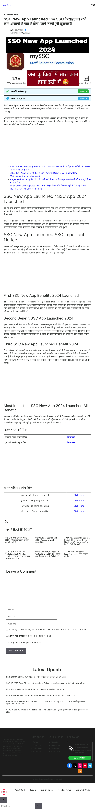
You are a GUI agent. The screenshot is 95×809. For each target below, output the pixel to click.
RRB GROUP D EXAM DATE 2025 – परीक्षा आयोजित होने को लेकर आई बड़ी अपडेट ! (17, 540)
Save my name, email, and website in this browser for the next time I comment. (48, 629)
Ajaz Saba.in (7, 5)
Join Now (83, 91)
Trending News (12, 14)
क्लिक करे (71, 437)
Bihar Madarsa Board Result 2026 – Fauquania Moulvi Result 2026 (46, 540)
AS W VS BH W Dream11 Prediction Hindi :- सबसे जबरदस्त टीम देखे (76, 554)
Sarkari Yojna (47, 790)
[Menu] (52, 5)
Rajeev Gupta (18, 30)
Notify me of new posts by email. (24, 642)
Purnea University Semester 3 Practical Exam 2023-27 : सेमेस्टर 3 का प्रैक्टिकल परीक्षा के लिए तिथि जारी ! (47, 554)
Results (33, 790)
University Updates (84, 790)
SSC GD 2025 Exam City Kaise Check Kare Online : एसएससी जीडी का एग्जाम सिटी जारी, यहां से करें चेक (45, 683)
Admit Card (20, 790)
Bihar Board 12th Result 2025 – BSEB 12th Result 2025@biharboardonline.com (40, 695)
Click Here (79, 495)
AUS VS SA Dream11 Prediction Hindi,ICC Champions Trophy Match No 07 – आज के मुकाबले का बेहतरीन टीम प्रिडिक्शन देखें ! (77, 541)
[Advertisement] (47, 146)
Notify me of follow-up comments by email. (29, 636)
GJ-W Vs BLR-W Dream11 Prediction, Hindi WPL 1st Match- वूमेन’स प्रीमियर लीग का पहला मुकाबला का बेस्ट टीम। (17, 555)
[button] (93, 5)
